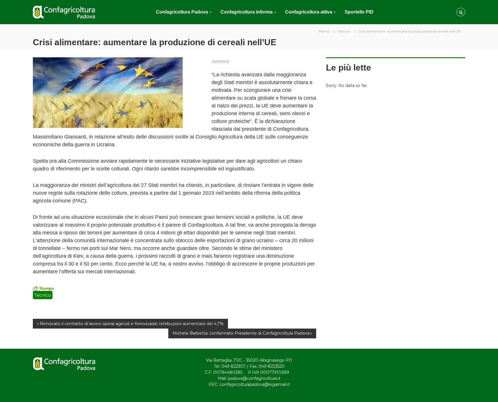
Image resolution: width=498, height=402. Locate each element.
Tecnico (343, 31)
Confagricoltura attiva (308, 12)
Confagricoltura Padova (182, 12)
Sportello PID (359, 12)
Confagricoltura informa (246, 12)
